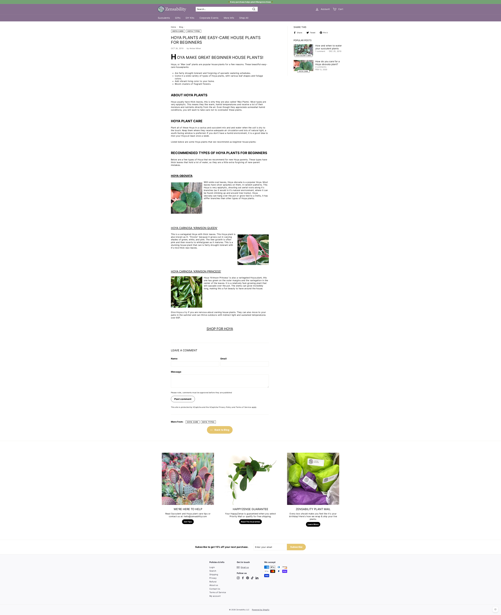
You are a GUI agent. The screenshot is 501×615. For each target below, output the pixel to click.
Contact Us (214, 589)
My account (214, 596)
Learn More (313, 524)
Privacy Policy (225, 407)
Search (212, 571)
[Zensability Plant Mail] (313, 479)
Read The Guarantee (250, 522)
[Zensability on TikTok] (252, 578)
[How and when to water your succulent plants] (303, 49)
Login (212, 567)
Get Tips (188, 522)
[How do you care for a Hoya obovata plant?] (303, 65)
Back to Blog (221, 429)
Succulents (164, 18)
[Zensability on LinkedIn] (257, 578)
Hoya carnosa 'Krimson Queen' (194, 228)
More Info (229, 18)
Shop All (243, 18)
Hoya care (303, 71)
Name (174, 358)
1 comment (320, 51)
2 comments (321, 67)
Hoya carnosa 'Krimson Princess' (196, 271)
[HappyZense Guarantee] (250, 479)
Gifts (177, 18)
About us (213, 585)
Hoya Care (178, 31)
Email (223, 358)
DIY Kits (190, 18)
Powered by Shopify (260, 610)
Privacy (213, 578)
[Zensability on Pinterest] (247, 578)
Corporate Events (208, 18)
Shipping (213, 574)
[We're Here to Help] (188, 479)
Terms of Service (243, 407)
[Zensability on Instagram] (238, 578)
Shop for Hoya (220, 329)
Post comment (183, 399)
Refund (212, 581)
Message (176, 372)
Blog (181, 27)
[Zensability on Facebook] (242, 578)
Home (173, 27)
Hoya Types (193, 31)
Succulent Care (303, 55)
